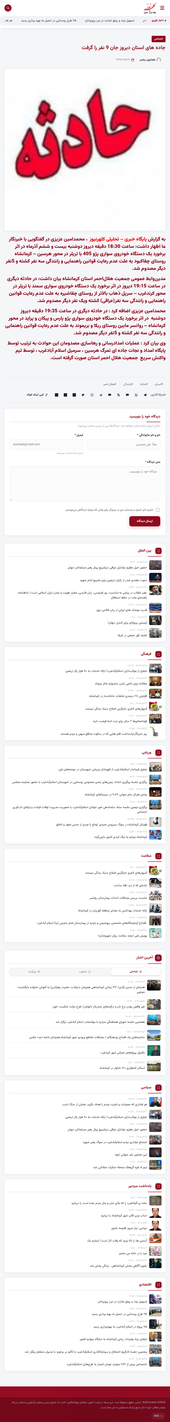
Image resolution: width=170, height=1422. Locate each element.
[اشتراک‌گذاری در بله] (109, 394)
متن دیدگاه (152, 462)
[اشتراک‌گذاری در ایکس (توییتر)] (118, 394)
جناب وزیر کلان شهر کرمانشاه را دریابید (124, 1215)
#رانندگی (128, 384)
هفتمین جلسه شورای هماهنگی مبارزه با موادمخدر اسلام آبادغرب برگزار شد (100, 1022)
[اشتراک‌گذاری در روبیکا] (91, 394)
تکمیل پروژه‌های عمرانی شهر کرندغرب (122, 1052)
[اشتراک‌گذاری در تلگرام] (145, 394)
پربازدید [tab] (32, 972)
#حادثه (144, 384)
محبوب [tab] (83, 972)
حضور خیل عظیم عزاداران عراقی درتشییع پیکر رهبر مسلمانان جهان (107, 567)
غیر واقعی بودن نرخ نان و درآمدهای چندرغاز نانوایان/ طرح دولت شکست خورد (98, 1006)
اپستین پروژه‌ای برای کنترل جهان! (127, 622)
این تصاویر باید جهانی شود (131, 1154)
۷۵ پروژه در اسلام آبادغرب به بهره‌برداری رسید (120, 1326)
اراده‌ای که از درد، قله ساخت (130, 885)
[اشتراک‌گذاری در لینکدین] (74, 394)
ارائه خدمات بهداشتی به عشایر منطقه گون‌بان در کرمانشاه (112, 910)
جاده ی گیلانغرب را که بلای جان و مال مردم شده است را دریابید (109, 1203)
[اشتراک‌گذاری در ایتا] (127, 394)
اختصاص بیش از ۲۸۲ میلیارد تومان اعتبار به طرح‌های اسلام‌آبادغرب (107, 1364)
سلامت (146, 856)
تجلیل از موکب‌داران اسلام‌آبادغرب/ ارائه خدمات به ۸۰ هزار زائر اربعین (106, 671)
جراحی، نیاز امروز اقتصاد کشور (129, 1228)
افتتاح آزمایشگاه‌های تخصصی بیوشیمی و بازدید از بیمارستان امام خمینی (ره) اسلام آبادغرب (92, 923)
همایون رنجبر (147, 60)
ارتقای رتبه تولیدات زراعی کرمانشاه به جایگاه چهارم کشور (113, 1339)
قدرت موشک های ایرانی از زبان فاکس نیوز (121, 610)
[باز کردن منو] (162, 8)
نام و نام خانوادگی (148, 435)
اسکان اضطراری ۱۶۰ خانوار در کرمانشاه (122, 1068)
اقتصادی (145, 1285)
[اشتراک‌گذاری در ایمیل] (56, 394)
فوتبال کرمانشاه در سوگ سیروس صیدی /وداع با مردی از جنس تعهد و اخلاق (101, 824)
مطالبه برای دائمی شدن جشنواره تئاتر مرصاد (121, 683)
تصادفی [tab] (134, 972)
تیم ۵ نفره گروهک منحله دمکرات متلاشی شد (120, 1167)
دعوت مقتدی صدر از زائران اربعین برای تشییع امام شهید (113, 580)
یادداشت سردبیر (139, 1186)
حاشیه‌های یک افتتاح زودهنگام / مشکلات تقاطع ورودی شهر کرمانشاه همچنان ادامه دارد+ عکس (87, 1037)
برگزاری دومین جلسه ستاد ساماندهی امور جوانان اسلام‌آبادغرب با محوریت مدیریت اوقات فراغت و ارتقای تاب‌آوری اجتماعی (80, 809)
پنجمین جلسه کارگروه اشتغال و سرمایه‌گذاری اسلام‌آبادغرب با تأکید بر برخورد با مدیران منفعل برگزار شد (86, 1352)
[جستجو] (8, 8)
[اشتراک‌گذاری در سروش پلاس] (100, 394)
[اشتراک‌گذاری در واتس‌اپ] (136, 394)
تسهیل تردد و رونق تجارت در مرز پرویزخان (128, 20)
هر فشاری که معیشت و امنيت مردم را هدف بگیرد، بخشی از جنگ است (104, 1104)
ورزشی (146, 752)
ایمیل (79, 435)
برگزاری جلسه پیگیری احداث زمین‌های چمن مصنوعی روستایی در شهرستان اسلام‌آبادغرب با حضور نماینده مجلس (79, 782)
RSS (156, 1416)
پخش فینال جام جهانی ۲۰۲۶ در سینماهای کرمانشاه (116, 794)
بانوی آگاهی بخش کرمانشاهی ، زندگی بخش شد (118, 1266)
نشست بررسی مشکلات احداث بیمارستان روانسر (118, 898)
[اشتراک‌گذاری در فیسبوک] (65, 394)
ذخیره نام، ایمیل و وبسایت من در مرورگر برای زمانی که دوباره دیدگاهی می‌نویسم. (109, 510)
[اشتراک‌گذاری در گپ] (83, 394)
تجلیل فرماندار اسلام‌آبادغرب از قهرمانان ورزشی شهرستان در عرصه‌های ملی (103, 769)
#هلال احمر (109, 384)
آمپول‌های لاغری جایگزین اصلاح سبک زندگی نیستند (116, 708)
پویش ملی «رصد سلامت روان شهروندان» (122, 935)
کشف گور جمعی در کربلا (132, 635)
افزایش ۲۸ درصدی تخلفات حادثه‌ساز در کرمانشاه (118, 696)
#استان (159, 384)
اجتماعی (158, 39)
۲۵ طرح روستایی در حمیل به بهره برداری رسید (67, 20)
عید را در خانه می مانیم (133, 1253)
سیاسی (146, 1087)
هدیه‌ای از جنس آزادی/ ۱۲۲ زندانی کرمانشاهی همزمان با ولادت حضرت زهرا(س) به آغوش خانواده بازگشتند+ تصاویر (81, 990)
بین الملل (144, 551)
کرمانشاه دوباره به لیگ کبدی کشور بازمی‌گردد (120, 837)
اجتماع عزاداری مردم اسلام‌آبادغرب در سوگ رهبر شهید (115, 1142)
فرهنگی (146, 654)
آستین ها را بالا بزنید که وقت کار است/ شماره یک (117, 1240)
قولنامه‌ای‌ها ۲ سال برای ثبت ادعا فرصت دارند (120, 721)
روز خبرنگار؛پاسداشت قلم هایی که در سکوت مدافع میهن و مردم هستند (103, 734)
